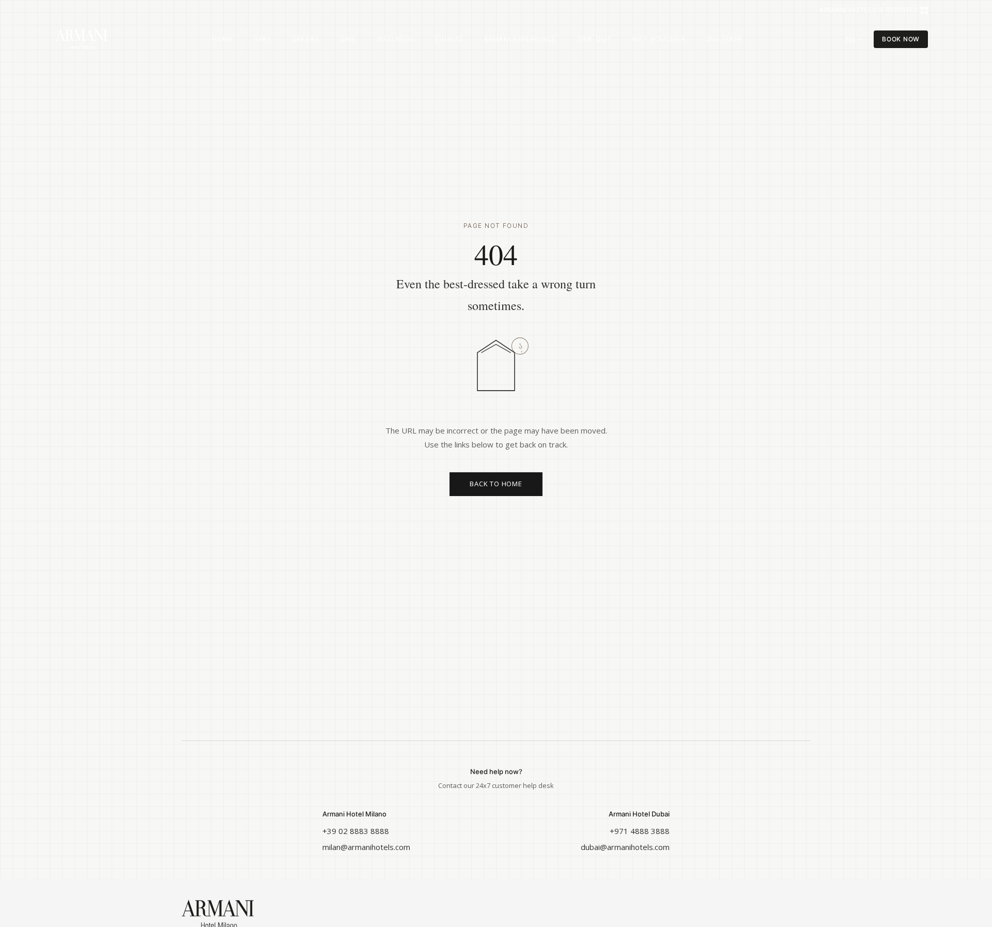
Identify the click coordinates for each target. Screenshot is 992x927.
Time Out (594, 39)
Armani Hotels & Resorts (868, 10)
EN (850, 39)
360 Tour (723, 39)
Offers (305, 39)
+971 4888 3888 (640, 831)
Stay (262, 39)
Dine (347, 39)
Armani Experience (520, 39)
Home (222, 39)
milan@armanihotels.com (366, 847)
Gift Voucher (658, 39)
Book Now (901, 39)
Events (449, 39)
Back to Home (496, 483)
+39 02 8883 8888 (355, 831)
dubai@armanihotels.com (625, 847)
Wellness (395, 39)
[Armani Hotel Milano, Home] (81, 39)
